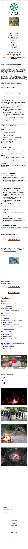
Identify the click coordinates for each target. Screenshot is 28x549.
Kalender (14, 46)
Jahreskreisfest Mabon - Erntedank (11, 324)
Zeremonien (14, 42)
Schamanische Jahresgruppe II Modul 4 (14, 320)
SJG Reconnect (9, 306)
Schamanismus (13, 40)
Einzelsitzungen (14, 35)
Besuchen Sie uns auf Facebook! (8, 374)
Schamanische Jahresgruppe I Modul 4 (14, 326)
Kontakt (5, 507)
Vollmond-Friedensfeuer (9, 329)
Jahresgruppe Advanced (10, 251)
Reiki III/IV (6, 341)
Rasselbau (6, 318)
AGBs (14, 523)
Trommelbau (8, 315)
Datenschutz (14, 525)
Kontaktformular (19, 228)
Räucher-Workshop (8, 350)
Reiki (13, 44)
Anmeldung (14, 239)
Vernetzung (14, 537)
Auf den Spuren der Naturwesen (12, 310)
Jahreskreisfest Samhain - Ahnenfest (11, 348)
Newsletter (14, 286)
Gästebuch (14, 532)
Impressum (14, 520)
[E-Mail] (4, 383)
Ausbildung (14, 39)
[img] (14, 7)
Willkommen (14, 33)
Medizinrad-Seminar (8, 334)
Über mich (14, 47)
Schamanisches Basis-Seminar (10, 338)
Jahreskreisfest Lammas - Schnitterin (11, 303)
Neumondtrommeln (8, 308)
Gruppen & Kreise (13, 37)
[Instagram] (4, 378)
